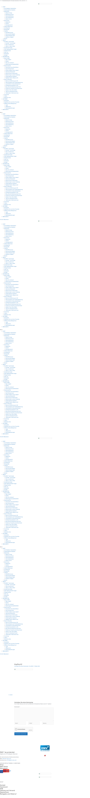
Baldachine (8, 22)
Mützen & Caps (9, 12)
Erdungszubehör (9, 25)
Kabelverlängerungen (10, 35)
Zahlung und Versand (7, 790)
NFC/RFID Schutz (9, 32)
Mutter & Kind (9, 19)
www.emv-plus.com (6, 758)
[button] (45, 112)
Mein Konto (4, 766)
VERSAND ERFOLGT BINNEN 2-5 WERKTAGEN (10, 763)
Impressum (4, 787)
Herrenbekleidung (9, 17)
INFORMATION (6, 56)
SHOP (4, 6)
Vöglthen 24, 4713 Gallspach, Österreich (8, 754)
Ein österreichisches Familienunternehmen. (9, 757)
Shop (2, 765)
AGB (1, 789)
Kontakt (2, 785)
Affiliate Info (8, 106)
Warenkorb (4, 768)
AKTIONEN (5, 99)
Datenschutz (4, 792)
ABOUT (4, 40)
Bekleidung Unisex (10, 14)
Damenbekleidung (9, 16)
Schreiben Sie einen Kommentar (21, 666)
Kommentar (17, 706)
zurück (10, 694)
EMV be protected (7, 752)
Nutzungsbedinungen (10, 108)
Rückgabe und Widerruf (8, 794)
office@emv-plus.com (11, 760)
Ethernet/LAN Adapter (10, 34)
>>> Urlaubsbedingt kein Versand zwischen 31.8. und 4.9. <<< (13, 0)
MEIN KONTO (5, 109)
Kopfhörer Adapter (10, 37)
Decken (7, 23)
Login (7, 105)
